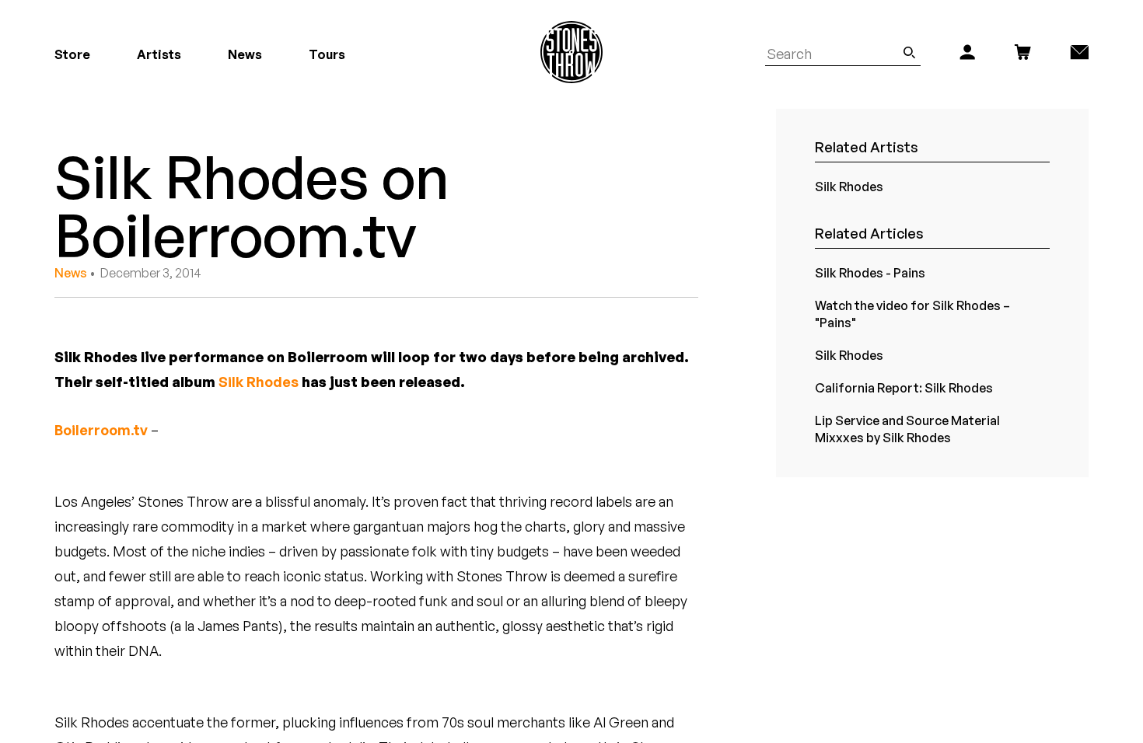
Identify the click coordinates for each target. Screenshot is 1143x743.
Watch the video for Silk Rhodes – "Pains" (912, 314)
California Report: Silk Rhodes (904, 388)
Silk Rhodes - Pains (870, 273)
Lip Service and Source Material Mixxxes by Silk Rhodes (907, 429)
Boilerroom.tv (101, 429)
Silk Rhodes (258, 381)
